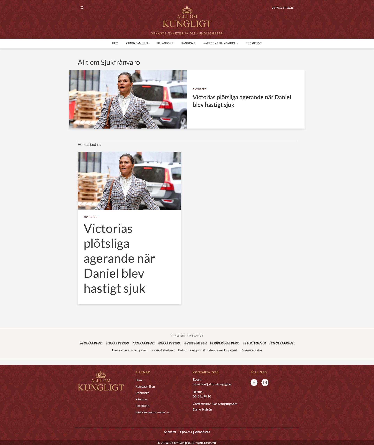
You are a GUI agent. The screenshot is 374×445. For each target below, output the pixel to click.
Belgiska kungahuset (254, 342)
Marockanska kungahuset (222, 350)
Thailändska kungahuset (191, 350)
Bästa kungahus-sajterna (152, 412)
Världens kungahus (219, 43)
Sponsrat (170, 432)
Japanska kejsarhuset (162, 350)
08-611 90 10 (202, 396)
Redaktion (254, 43)
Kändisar (188, 43)
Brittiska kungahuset (117, 342)
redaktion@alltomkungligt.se (212, 384)
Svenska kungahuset (90, 342)
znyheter (200, 89)
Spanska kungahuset (195, 342)
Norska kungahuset (143, 342)
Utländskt (165, 43)
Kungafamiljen (137, 43)
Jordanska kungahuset (282, 342)
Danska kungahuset (169, 342)
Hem (115, 43)
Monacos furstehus (251, 350)
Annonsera (202, 432)
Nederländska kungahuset (224, 342)
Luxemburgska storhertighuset (129, 350)
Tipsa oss (186, 432)
